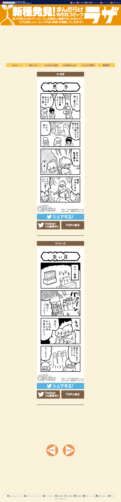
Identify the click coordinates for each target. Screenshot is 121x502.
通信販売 (106, 65)
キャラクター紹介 (51, 65)
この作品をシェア (69, 65)
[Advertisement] (60, 44)
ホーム (14, 65)
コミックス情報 (88, 65)
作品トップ (33, 65)
